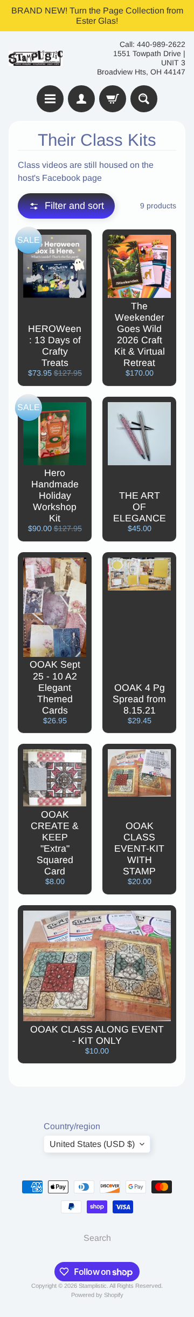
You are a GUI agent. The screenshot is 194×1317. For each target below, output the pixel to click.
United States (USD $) (92, 1144)
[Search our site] (143, 98)
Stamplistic (93, 1285)
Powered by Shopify (97, 1295)
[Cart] (112, 98)
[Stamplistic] (36, 58)
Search (97, 1238)
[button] (66, 206)
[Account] (81, 98)
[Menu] (50, 98)
